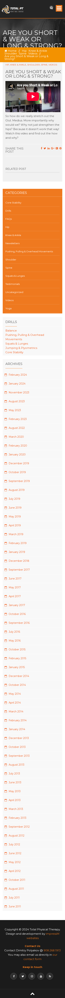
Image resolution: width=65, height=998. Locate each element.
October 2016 (17, 614)
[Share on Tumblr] (57, 148)
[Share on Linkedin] (48, 148)
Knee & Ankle (38, 50)
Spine (23, 53)
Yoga (8, 308)
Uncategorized (14, 292)
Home (12, 50)
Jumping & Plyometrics (21, 348)
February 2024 (18, 374)
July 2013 (14, 773)
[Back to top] (32, 993)
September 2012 (19, 826)
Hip (24, 50)
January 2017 (17, 605)
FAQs (8, 218)
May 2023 (15, 410)
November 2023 (19, 392)
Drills (8, 210)
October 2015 (17, 649)
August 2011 (16, 888)
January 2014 (17, 729)
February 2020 (18, 445)
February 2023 (18, 419)
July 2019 (14, 498)
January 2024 (17, 383)
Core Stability (13, 202)
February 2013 (17, 817)
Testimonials (12, 284)
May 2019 (15, 516)
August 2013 (16, 764)
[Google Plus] (52, 148)
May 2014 (15, 693)
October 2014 (17, 685)
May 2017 (15, 587)
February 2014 (18, 720)
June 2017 (15, 578)
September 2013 (19, 755)
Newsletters (12, 243)
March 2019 (16, 534)
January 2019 (17, 552)
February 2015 (17, 658)
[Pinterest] (60, 148)
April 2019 (15, 525)
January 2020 (17, 454)
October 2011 (17, 880)
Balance (11, 330)
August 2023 (17, 401)
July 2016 (14, 631)
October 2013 (17, 747)
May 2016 (15, 640)
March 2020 (16, 436)
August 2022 (17, 428)
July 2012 (14, 844)
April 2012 (15, 871)
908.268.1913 (52, 950)
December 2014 (19, 676)
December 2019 (19, 463)
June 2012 (15, 853)
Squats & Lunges (15, 275)
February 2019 (18, 543)
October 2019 (17, 472)
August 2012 (16, 835)
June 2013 (15, 782)
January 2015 (17, 667)
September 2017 (19, 569)
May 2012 (15, 862)
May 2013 (15, 791)
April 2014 (15, 702)
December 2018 (19, 560)
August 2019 (17, 490)
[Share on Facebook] (41, 148)
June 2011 (15, 906)
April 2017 (15, 596)
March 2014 (16, 711)
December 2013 (19, 738)
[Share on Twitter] (45, 148)
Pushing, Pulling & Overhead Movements (29, 251)
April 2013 (15, 800)
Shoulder (11, 53)
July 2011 (14, 897)
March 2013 (16, 809)
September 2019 (19, 481)
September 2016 (19, 623)
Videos (32, 53)
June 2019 (15, 507)
